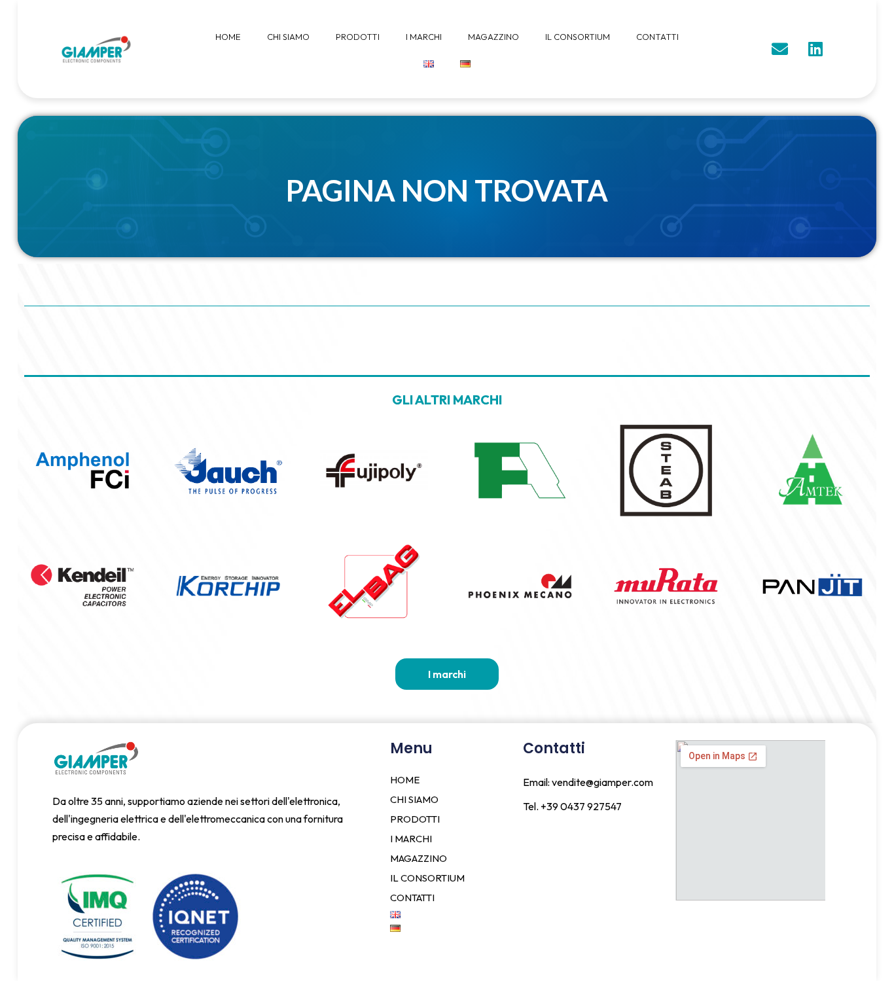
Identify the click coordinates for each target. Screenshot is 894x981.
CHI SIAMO (288, 36)
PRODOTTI (358, 36)
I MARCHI (424, 36)
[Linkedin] (815, 49)
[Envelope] (779, 49)
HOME (228, 36)
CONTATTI (657, 36)
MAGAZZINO (493, 36)
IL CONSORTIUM (577, 36)
